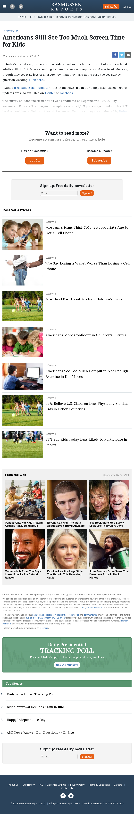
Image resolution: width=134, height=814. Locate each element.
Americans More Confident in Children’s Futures (85, 335)
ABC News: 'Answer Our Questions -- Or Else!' (41, 732)
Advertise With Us (56, 784)
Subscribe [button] (111, 6)
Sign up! (87, 193)
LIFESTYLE (10, 31)
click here (36, 80)
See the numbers (67, 664)
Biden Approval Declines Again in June (36, 707)
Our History (29, 784)
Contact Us (67, 788)
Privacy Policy (77, 784)
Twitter (50, 93)
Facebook (66, 93)
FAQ (41, 784)
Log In (127, 6)
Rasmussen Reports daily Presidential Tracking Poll (55, 614)
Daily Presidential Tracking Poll (31, 694)
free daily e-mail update (31, 88)
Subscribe (99, 160)
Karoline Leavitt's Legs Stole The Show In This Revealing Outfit (65, 574)
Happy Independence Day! (26, 720)
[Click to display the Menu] (4, 6)
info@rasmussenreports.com (64, 803)
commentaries (90, 614)
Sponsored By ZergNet (116, 475)
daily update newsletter (92, 607)
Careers (118, 784)
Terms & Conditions (99, 784)
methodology (51, 116)
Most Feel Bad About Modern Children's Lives (83, 299)
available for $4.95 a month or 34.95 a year (46, 617)
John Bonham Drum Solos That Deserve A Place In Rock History (109, 574)
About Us (13, 784)
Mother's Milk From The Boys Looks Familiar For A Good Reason (23, 574)
